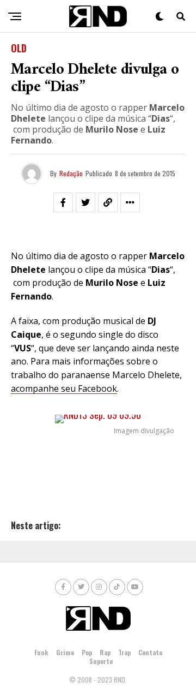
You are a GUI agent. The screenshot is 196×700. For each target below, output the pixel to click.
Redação (71, 173)
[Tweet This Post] (85, 202)
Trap (124, 652)
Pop (87, 652)
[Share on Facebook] (63, 202)
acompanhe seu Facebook (64, 388)
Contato (150, 652)
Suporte (101, 661)
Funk (41, 652)
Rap (105, 652)
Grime (65, 652)
